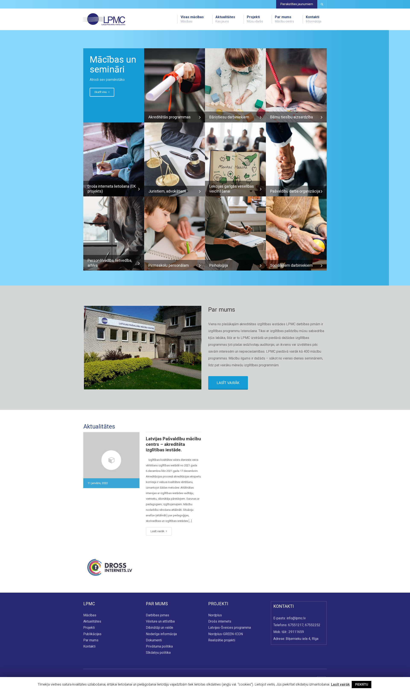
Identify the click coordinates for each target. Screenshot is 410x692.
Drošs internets (219, 622)
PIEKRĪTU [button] (361, 684)
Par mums (284, 19)
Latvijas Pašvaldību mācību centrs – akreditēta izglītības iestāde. (173, 444)
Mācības (89, 615)
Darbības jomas (157, 615)
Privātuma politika (159, 646)
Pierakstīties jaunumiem (296, 4)
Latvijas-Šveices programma (229, 628)
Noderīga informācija (161, 634)
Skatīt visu (101, 92)
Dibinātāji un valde (159, 628)
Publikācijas (92, 634)
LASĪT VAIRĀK (228, 383)
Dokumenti (154, 640)
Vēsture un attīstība (160, 622)
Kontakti (313, 19)
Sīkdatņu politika (158, 653)
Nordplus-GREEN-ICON (225, 634)
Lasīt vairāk (158, 531)
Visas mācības (192, 19)
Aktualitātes (225, 19)
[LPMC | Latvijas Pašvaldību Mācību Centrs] (104, 19)
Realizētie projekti (221, 640)
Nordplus (215, 615)
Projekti (255, 19)
